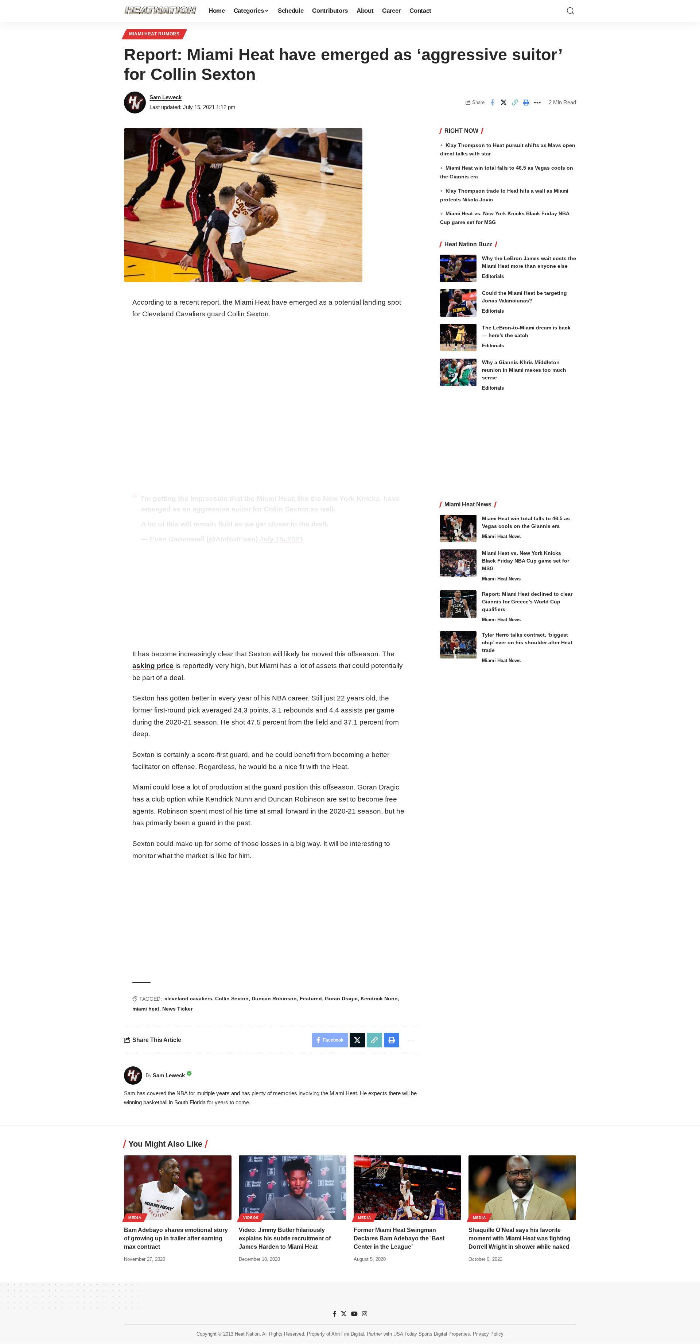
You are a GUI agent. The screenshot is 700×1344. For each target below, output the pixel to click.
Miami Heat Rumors (154, 34)
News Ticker (177, 1009)
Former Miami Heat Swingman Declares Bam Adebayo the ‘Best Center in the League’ (399, 1238)
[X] (344, 1314)
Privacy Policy (488, 1334)
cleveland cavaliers (188, 998)
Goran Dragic (341, 998)
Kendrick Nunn (379, 998)
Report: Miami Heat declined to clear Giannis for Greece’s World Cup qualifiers (527, 601)
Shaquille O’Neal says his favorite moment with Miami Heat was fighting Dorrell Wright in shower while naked (519, 1238)
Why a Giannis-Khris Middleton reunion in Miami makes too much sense (524, 370)
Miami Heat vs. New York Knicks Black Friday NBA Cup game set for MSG (525, 560)
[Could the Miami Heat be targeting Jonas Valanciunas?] (458, 303)
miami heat (145, 1009)
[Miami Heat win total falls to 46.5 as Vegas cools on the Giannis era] (458, 528)
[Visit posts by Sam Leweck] (135, 102)
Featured (311, 998)
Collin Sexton (232, 998)
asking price (153, 665)
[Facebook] (334, 1314)
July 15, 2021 (281, 539)
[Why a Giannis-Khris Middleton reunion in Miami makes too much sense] (458, 372)
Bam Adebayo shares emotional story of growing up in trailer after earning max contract (176, 1238)
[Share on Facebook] (492, 102)
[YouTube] (354, 1314)
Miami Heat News (501, 536)
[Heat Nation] (160, 11)
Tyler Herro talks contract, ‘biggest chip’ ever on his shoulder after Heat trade (527, 642)
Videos (251, 1218)
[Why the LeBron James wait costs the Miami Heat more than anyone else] (458, 268)
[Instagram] (364, 1314)
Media (134, 1218)
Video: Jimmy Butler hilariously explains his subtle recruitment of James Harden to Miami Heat (285, 1238)
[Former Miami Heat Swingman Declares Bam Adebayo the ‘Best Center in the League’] (407, 1187)
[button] (570, 11)
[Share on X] (503, 102)
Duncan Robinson (274, 998)
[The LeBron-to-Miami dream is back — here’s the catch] (458, 337)
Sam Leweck (165, 97)
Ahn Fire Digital (347, 1334)
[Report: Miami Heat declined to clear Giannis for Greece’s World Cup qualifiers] (458, 604)
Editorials (493, 276)
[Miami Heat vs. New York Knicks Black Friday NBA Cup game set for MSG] (458, 563)
